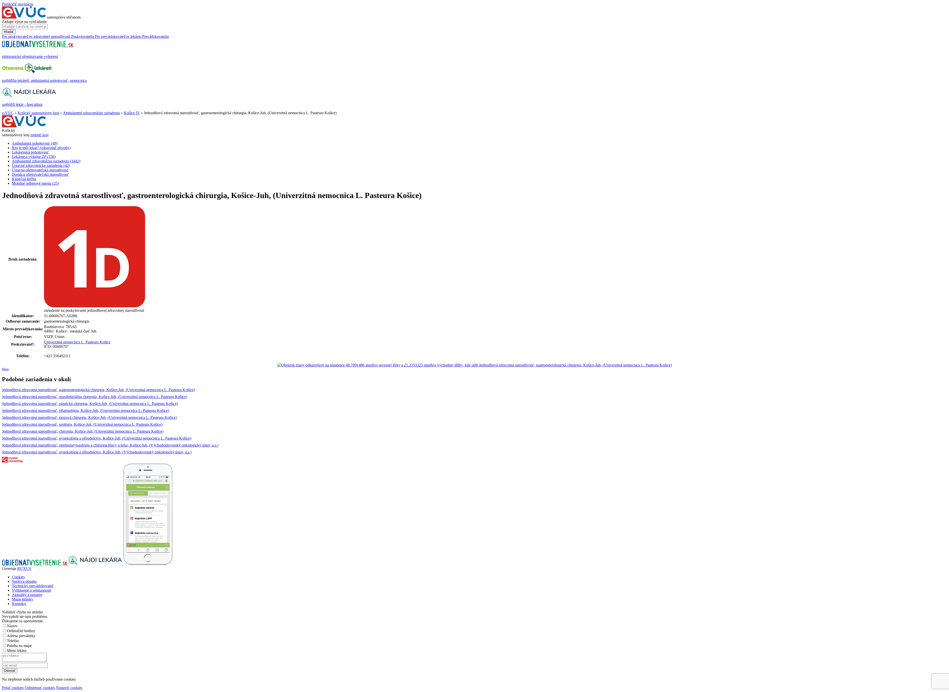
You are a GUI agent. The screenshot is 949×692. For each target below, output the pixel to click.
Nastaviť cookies (69, 688)
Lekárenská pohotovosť (30, 152)
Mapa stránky (22, 599)
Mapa (5, 369)
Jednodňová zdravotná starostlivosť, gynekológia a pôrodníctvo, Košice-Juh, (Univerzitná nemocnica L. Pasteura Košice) (96, 438)
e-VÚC (8, 113)
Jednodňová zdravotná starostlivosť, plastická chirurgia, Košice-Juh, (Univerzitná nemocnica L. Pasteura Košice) (90, 404)
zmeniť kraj (39, 135)
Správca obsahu (24, 581)
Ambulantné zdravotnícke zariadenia (91, 113)
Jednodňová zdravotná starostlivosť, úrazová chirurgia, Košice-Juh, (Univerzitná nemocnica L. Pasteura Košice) (89, 417)
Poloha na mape (19, 646)
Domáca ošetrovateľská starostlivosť (40, 174)
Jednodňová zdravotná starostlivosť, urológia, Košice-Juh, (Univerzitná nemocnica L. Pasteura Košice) (82, 424)
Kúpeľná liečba (24, 179)
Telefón (13, 641)
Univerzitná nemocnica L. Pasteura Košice (77, 342)
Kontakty (19, 604)
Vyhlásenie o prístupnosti (31, 590)
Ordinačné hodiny (21, 631)
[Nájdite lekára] (95, 564)
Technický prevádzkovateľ (33, 586)
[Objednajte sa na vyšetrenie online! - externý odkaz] (35, 564)
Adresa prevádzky (21, 636)
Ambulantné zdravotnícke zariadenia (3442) (46, 161)
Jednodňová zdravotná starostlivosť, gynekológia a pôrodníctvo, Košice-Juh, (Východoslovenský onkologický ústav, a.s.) (97, 452)
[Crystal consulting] (12, 461)
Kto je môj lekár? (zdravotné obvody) (41, 148)
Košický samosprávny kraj (38, 113)
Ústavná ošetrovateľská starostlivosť (40, 170)
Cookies (18, 577)
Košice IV (132, 113)
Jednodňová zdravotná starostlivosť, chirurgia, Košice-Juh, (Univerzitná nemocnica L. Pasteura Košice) (82, 431)
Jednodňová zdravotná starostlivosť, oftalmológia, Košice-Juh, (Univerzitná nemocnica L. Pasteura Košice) (85, 410)
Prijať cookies (13, 688)
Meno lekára (16, 650)
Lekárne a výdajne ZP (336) (34, 157)
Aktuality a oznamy (27, 595)
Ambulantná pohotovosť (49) (35, 143)
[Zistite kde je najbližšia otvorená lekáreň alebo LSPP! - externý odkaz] (148, 564)
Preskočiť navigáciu (17, 4)
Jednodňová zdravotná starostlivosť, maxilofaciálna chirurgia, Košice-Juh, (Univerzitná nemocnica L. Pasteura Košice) (94, 397)
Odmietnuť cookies (40, 688)
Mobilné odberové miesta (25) (35, 183)
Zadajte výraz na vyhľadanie (24, 22)
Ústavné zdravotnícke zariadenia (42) (41, 165)
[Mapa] (474, 365)
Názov (12, 626)
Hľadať (9, 32)
